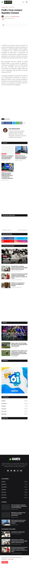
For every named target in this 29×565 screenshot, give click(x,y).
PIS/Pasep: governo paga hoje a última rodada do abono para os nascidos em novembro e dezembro (7, 175)
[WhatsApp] (17, 123)
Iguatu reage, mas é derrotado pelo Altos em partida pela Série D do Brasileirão (19, 344)
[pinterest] (21, 470)
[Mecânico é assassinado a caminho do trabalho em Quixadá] (5, 285)
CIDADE (14, 400)
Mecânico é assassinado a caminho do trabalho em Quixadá (18, 284)
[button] (2, 2)
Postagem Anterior (6, 230)
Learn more (10, 559)
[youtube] (14, 470)
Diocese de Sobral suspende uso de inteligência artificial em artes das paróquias (19, 506)
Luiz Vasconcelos (14, 129)
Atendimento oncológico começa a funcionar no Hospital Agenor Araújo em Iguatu (19, 268)
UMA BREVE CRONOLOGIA (18, 532)
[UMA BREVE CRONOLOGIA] (5, 534)
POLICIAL (14, 408)
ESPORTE (14, 484)
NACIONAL (11, 7)
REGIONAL (14, 414)
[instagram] (18, 470)
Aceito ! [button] (5, 562)
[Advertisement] (14, 101)
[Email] (20, 123)
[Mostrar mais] (24, 123)
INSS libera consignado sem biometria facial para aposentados (7, 157)
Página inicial (4, 7)
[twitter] (11, 470)
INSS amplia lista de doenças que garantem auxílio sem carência (21, 157)
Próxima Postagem (22, 230)
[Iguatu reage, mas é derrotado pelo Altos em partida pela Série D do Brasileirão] (5, 345)
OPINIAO (14, 406)
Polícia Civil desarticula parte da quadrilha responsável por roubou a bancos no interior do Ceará (19, 276)
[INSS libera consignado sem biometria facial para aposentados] (5, 515)
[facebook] (8, 470)
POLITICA (14, 411)
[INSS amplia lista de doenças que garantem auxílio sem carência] (5, 522)
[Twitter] (14, 123)
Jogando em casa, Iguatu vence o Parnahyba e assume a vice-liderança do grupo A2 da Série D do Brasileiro (19, 353)
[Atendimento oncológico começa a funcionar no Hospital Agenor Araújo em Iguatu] (5, 268)
